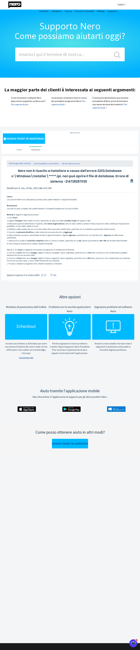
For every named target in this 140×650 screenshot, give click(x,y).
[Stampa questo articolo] (131, 180)
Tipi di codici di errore (71, 163)
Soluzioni (35, 149)
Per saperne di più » (20, 104)
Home (19, 149)
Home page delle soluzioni (20, 163)
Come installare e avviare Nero (46, 163)
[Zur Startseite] (16, 4)
